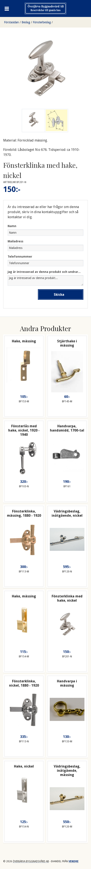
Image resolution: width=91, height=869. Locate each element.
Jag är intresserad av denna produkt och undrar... (44, 271)
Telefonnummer (20, 256)
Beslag (26, 22)
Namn (12, 226)
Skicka (59, 295)
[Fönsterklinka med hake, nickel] (57, 121)
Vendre (74, 861)
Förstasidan (11, 22)
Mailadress (15, 241)
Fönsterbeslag (42, 22)
